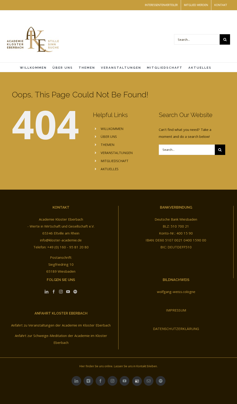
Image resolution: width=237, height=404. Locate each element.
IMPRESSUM (176, 310)
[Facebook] (54, 291)
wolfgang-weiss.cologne (176, 291)
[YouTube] (68, 291)
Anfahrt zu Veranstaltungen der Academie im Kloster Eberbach (61, 325)
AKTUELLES (109, 169)
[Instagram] (61, 291)
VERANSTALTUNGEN (117, 153)
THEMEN (107, 144)
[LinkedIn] (46, 291)
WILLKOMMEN (112, 128)
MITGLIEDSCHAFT (114, 161)
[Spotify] (75, 291)
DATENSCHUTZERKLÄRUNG (176, 328)
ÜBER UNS (109, 136)
